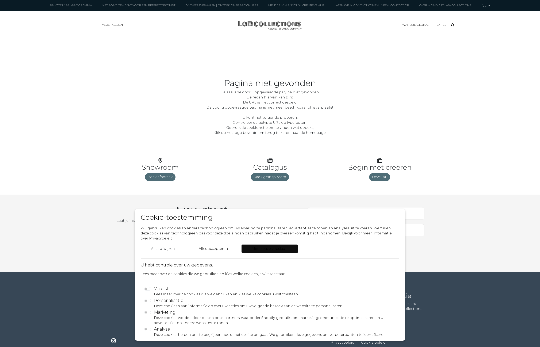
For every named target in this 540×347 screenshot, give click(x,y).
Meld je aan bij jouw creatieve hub (296, 5)
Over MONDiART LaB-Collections (445, 5)
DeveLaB (379, 177)
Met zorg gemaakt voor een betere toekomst (138, 5)
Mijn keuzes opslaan (270, 249)
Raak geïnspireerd (270, 177)
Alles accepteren (213, 249)
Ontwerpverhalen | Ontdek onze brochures (221, 5)
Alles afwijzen (163, 249)
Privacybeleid (342, 342)
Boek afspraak (160, 177)
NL (484, 6)
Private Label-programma (71, 5)
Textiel (440, 24)
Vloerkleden (112, 24)
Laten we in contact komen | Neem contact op (372, 5)
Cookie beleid (373, 342)
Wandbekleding (415, 24)
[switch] (147, 289)
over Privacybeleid (157, 238)
